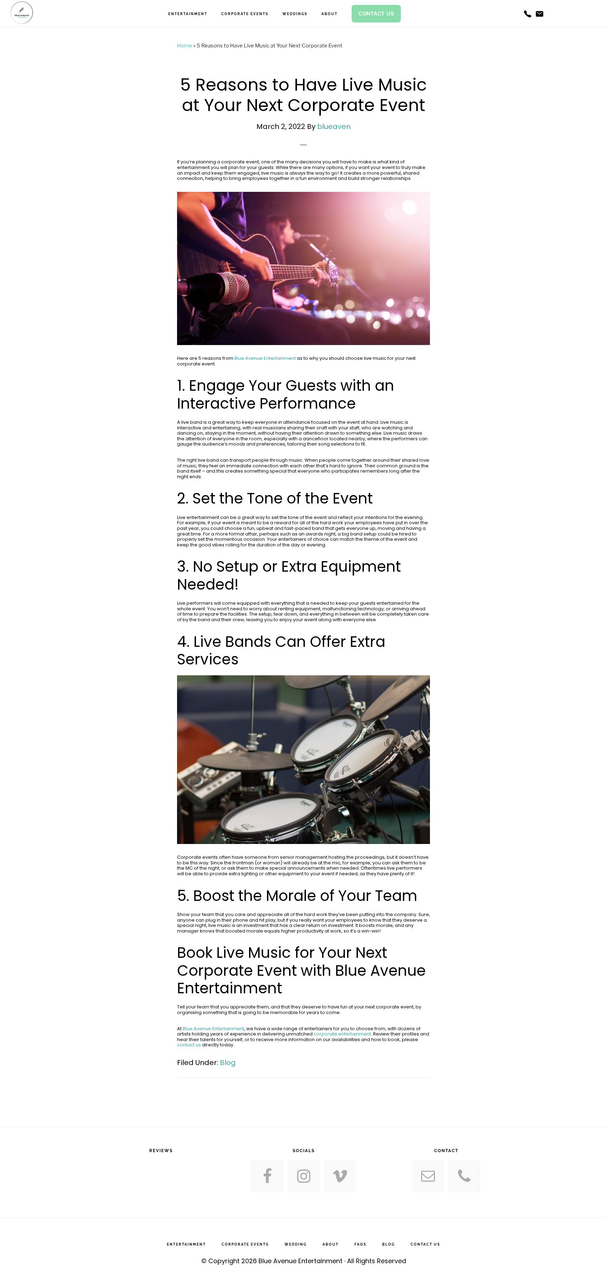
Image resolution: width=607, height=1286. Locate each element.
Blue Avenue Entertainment (265, 358)
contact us (189, 1044)
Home (184, 46)
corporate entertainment (342, 1034)
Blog (228, 1062)
